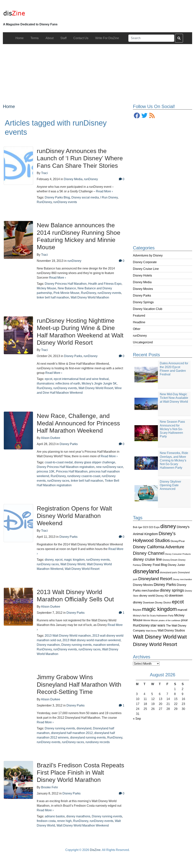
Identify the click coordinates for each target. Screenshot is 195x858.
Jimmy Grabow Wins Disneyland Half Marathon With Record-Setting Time (79, 684)
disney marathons (78, 816)
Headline (139, 322)
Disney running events (76, 644)
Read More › (104, 191)
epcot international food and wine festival (81, 379)
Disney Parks (142, 295)
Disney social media (85, 197)
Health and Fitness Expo (104, 283)
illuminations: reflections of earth (58, 383)
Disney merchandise (182, 579)
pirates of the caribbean (169, 620)
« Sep (137, 718)
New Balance (67, 288)
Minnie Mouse (150, 620)
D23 (145, 527)
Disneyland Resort (155, 578)
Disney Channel (148, 553)
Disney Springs (143, 302)
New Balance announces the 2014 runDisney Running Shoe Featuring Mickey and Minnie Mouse (78, 236)
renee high (64, 821)
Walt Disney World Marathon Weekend (83, 825)
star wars (157, 625)
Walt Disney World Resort (95, 388)
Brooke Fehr (49, 787)
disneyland (146, 571)
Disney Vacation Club (147, 308)
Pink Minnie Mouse (66, 292)
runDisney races (58, 480)
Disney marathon (48, 644)
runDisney (140, 335)
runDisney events (65, 202)
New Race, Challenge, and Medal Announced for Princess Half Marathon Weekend (78, 423)
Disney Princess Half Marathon (66, 283)
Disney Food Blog (154, 565)
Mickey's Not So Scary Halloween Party (153, 615)
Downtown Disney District (157, 602)
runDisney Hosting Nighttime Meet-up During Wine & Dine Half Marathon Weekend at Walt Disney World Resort (80, 331)
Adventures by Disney (148, 255)
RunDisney (141, 625)
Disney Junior (176, 564)
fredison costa (46, 821)
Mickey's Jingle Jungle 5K (99, 383)
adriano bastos (55, 816)
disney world (147, 595)
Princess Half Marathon (72, 471)
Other (136, 329)
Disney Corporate (145, 262)
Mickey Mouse (46, 288)
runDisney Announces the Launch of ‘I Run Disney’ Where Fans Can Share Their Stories (80, 158)
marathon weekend (106, 644)
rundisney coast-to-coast (83, 476)
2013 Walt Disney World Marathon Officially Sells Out (75, 596)
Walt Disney (151, 631)
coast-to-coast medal (59, 462)
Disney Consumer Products (178, 554)
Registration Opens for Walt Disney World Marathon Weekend (74, 516)
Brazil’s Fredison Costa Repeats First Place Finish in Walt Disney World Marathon (80, 772)
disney (168, 526)
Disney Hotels (142, 275)
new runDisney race (109, 467)
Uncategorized (143, 342)
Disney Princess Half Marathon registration (65, 467)
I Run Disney (109, 197)
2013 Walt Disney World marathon (68, 635)
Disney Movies (143, 288)
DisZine (95, 850)
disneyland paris (168, 572)
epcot (178, 601)
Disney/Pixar (178, 541)
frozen (137, 609)
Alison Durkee (50, 437)
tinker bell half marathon (53, 297)
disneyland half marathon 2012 (72, 733)
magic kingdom (159, 609)
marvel (182, 610)
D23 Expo (154, 527)
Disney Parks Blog (57, 197)
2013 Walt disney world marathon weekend (91, 640)
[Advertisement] (97, 71)
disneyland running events (88, 737)
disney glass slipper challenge (94, 462)
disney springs (172, 590)
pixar (184, 620)
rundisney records (98, 742)
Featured (139, 315)
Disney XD (162, 595)
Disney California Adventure (158, 546)
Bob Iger (137, 527)
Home (9, 106)
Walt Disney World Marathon (90, 297)
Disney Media (142, 282)
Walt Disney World (155, 637)
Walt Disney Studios (171, 630)
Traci (44, 173)
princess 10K (45, 471)
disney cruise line (147, 559)
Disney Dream (170, 560)
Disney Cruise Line (146, 268)
